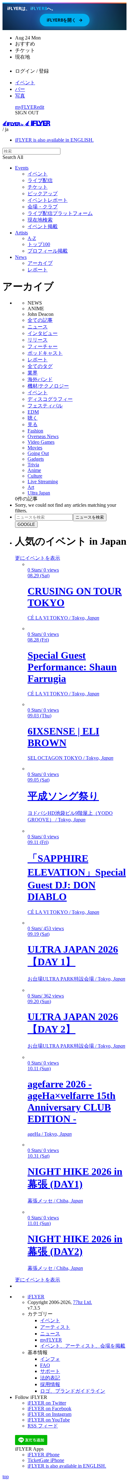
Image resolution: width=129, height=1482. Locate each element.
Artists (21, 232)
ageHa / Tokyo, (50, 1134)
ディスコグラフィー (50, 399)
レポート (38, 269)
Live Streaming (43, 481)
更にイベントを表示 (37, 558)
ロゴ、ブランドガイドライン (72, 1391)
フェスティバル (45, 405)
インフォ (50, 1359)
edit (40, 107)
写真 (20, 95)
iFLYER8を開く (65, 20)
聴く (33, 418)
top (6, 1476)
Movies (35, 447)
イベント (25, 82)
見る (33, 424)
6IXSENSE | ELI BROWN (63, 736)
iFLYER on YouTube (49, 1419)
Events (21, 167)
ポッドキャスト (45, 353)
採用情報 (50, 1384)
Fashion (35, 430)
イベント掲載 (43, 226)
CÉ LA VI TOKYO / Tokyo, (63, 618)
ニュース (38, 326)
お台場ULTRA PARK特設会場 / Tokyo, (76, 979)
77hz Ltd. (82, 1302)
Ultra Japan (39, 492)
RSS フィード (43, 1425)
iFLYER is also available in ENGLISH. (54, 140)
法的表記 (50, 1377)
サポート (50, 1371)
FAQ (45, 1365)
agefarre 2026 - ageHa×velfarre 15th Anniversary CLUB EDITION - (72, 1101)
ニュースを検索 (89, 517)
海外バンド (40, 379)
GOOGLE (26, 524)
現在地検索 (40, 220)
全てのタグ (40, 366)
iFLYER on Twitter (47, 1403)
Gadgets (36, 459)
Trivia (33, 464)
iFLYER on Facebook (49, 1408)
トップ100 (39, 244)
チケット (38, 187)
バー (20, 89)
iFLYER (36, 1296)
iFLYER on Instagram (49, 1414)
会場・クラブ (43, 206)
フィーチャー (43, 346)
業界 (33, 372)
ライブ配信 (40, 180)
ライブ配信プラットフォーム (60, 213)
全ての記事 (40, 320)
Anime (34, 470)
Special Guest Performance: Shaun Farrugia (72, 667)
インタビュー (43, 333)
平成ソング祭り (63, 796)
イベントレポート (48, 200)
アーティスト (55, 1327)
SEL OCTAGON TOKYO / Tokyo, (70, 758)
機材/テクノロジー (48, 386)
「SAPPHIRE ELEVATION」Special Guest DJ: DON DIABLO (77, 877)
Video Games (41, 442)
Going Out (38, 453)
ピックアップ (43, 193)
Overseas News (43, 436)
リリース (38, 340)
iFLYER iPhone (43, 1454)
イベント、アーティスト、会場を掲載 (82, 1345)
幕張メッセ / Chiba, (55, 1200)
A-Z (32, 238)
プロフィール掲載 (48, 251)
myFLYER (26, 107)
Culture (35, 476)
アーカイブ (40, 263)
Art (31, 487)
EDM (33, 412)
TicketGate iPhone (46, 1460)
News (21, 257)
